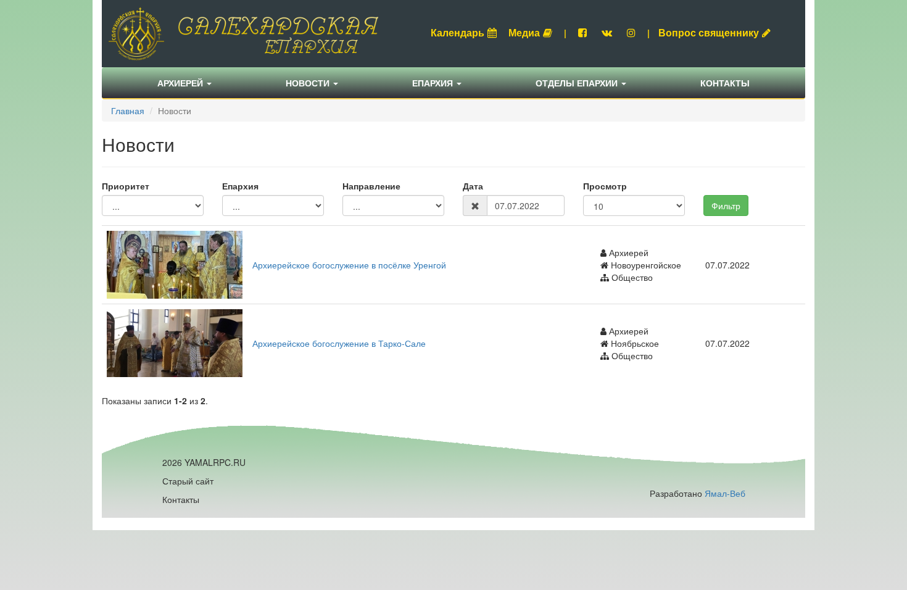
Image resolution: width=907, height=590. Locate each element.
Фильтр (725, 205)
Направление (371, 186)
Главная (127, 110)
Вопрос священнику (708, 32)
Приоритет (125, 186)
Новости (309, 83)
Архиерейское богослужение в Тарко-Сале (339, 343)
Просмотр (605, 186)
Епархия (433, 83)
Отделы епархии (578, 83)
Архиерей (181, 83)
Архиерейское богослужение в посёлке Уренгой (349, 265)
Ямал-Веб (725, 493)
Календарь (457, 32)
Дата (473, 186)
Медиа (524, 32)
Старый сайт (187, 481)
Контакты (725, 83)
